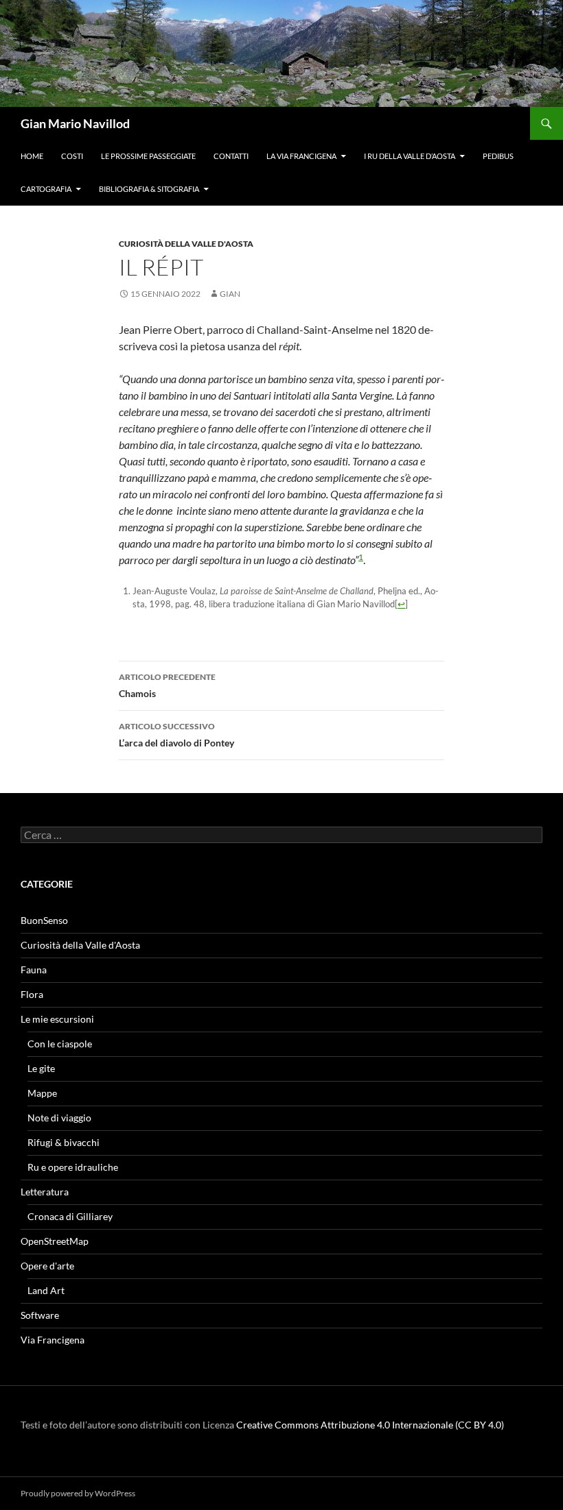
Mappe (42, 1093)
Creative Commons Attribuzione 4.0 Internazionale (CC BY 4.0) (370, 1424)
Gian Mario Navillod (75, 123)
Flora (32, 994)
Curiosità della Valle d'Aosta (186, 244)
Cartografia (46, 188)
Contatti (231, 155)
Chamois (167, 685)
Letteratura (45, 1191)
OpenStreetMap (55, 1241)
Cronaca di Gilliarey (70, 1216)
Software (40, 1315)
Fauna (34, 969)
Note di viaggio (59, 1117)
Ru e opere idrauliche (72, 1167)
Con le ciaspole (59, 1043)
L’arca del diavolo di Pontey (176, 734)
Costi (72, 155)
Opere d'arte (47, 1265)
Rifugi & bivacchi (63, 1142)
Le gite (41, 1068)
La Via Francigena (301, 155)
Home (32, 155)
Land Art (46, 1290)
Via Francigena (52, 1339)
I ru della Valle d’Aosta (409, 155)
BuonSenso (44, 920)
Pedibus (498, 155)
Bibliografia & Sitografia (149, 188)
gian (230, 294)
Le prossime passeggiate (148, 155)
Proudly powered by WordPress (78, 1493)
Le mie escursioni (57, 1019)
